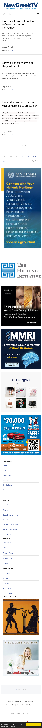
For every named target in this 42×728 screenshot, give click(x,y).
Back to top (22, 689)
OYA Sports (8, 485)
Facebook (6, 573)
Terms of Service (29, 701)
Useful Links (7, 535)
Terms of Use (8, 558)
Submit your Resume (10, 520)
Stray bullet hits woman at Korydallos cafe (17, 64)
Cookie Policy (18, 701)
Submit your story (31, 705)
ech (5, 490)
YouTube (6, 583)
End (4, 161)
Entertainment (8, 495)
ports (6, 480)
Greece (14, 50)
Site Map (6, 563)
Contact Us (7, 542)
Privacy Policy (8, 553)
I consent (33, 725)
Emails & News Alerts (10, 525)
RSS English (7, 588)
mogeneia (7, 475)
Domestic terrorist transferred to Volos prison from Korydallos (19, 24)
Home (9, 701)
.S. (5, 470)
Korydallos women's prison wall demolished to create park (20, 104)
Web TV (6, 548)
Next (34, 156)
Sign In (5, 510)
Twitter (5, 578)
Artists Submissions (10, 530)
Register (6, 505)
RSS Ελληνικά (8, 593)
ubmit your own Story (11, 515)
